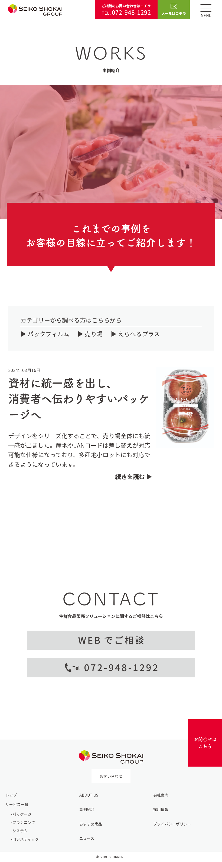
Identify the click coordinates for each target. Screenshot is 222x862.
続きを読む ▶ (133, 476)
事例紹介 (86, 809)
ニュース (86, 838)
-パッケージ (21, 814)
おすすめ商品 (90, 824)
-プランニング (23, 822)
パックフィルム (48, 333)
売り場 (94, 333)
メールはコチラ (173, 13)
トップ (11, 795)
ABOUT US (88, 795)
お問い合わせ (111, 776)
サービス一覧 (16, 804)
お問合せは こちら (205, 743)
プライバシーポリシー (172, 824)
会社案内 (160, 795)
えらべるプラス (139, 333)
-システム (19, 830)
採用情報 (160, 809)
